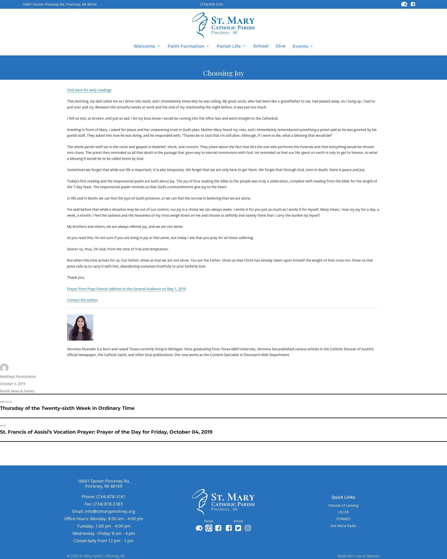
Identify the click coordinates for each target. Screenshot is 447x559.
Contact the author (82, 300)
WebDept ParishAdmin (18, 376)
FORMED (343, 519)
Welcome (144, 46)
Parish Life (229, 46)
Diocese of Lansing (343, 505)
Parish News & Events (17, 391)
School (261, 46)
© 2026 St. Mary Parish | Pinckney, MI (95, 556)
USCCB (343, 512)
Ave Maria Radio (343, 525)
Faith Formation (186, 46)
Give (281, 46)
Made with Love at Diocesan (359, 556)
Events (300, 46)
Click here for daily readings (89, 90)
